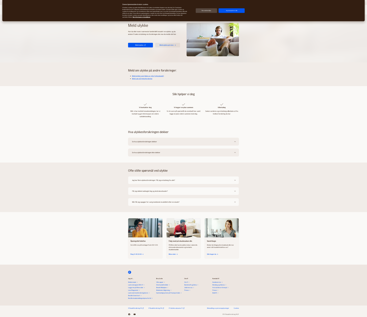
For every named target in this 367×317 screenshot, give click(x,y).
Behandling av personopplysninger (218, 308)
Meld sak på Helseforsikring (142, 79)
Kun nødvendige (206, 10)
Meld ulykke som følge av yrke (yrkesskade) (148, 76)
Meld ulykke (139, 45)
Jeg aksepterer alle (231, 10)
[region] (183, 10)
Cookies (236, 308)
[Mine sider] (183, 227)
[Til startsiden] (129, 272)
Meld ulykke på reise (167, 45)
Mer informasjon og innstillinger (141, 17)
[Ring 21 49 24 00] (145, 227)
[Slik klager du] (222, 227)
